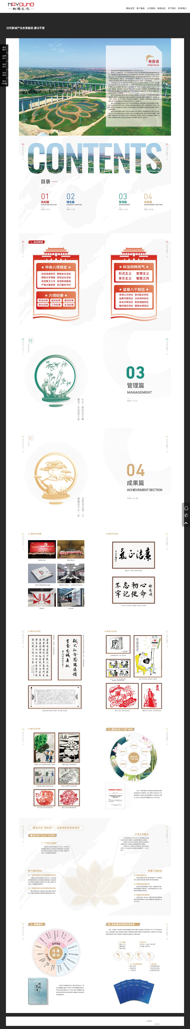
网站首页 (130, 8)
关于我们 (172, 8)
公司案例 (151, 8)
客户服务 (141, 8)
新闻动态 (161, 8)
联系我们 (182, 8)
